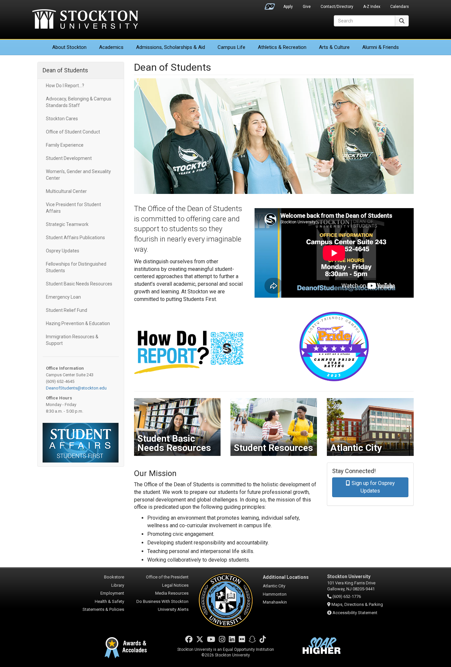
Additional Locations (286, 577)
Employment (112, 593)
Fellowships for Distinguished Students (76, 267)
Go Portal (269, 5)
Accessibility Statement (354, 612)
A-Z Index (371, 6)
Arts (334, 47)
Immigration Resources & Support (72, 340)
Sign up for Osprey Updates (373, 487)
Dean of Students (65, 70)
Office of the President (167, 576)
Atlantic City (274, 585)
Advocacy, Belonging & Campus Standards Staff (78, 102)
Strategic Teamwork (67, 224)
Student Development (69, 158)
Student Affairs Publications (75, 237)
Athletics (282, 47)
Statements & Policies (103, 609)
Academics (111, 47)
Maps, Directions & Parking (357, 604)
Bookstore (114, 576)
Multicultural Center (66, 191)
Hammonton (275, 594)
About (69, 47)
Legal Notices (175, 585)
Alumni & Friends (380, 47)
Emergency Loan (63, 297)
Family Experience (65, 145)
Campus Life (231, 47)
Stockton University (85, 20)
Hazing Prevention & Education (78, 323)
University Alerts (173, 609)
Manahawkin (275, 602)
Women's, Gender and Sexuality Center (78, 175)
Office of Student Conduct (73, 131)
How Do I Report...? (65, 85)
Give (307, 6)
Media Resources (172, 593)
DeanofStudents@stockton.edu (76, 388)
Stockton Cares (62, 118)
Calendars (399, 6)
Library (117, 585)
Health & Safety (109, 601)
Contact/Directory (337, 6)
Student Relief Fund (66, 310)
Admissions (170, 47)
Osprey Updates (63, 250)
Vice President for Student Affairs (73, 208)
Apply (288, 6)
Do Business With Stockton (162, 601)
